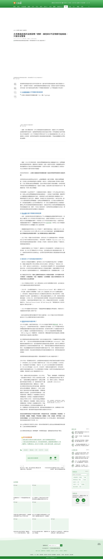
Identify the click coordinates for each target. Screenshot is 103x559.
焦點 (14, 6)
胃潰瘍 (82, 484)
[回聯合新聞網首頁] (14, 3)
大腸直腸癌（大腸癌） (78, 477)
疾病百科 (52, 550)
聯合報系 (58, 554)
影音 (37, 6)
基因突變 (48, 223)
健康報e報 (45, 545)
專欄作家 (65, 550)
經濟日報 (59, 2)
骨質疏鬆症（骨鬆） (77, 479)
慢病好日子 (60, 6)
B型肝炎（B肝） (76, 482)
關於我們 (67, 554)
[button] (88, 6)
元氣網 (17, 30)
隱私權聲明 (54, 554)
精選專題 (48, 550)
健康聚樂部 (43, 550)
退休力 (45, 6)
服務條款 (46, 554)
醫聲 (54, 6)
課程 (41, 6)
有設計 (69, 2)
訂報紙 (63, 554)
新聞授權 (41, 554)
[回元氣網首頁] (18, 2)
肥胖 (23, 321)
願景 (79, 2)
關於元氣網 (38, 550)
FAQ (35, 554)
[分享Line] (15, 88)
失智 (50, 6)
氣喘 (80, 486)
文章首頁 (61, 550)
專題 (78, 6)
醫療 (29, 6)
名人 (74, 6)
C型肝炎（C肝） (76, 484)
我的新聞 (83, 2)
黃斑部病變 (75, 486)
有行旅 (74, 2)
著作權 (49, 554)
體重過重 (55, 324)
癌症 (66, 6)
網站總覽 (71, 554)
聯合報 (54, 2)
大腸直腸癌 (25, 92)
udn (14, 30)
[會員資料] (87, 2)
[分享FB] (15, 84)
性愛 (70, 6)
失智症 (84, 479)
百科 (33, 6)
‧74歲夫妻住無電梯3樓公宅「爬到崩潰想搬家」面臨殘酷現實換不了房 (41, 442)
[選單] (89, 2)
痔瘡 (85, 477)
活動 (82, 6)
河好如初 (65, 2)
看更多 (87, 428)
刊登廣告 (31, 554)
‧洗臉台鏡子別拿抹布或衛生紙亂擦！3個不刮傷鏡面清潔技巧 (38, 439)
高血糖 (24, 213)
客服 (38, 554)
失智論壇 (23, 6)
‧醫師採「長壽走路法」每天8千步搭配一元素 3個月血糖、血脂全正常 (41, 444)
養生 (18, 6)
